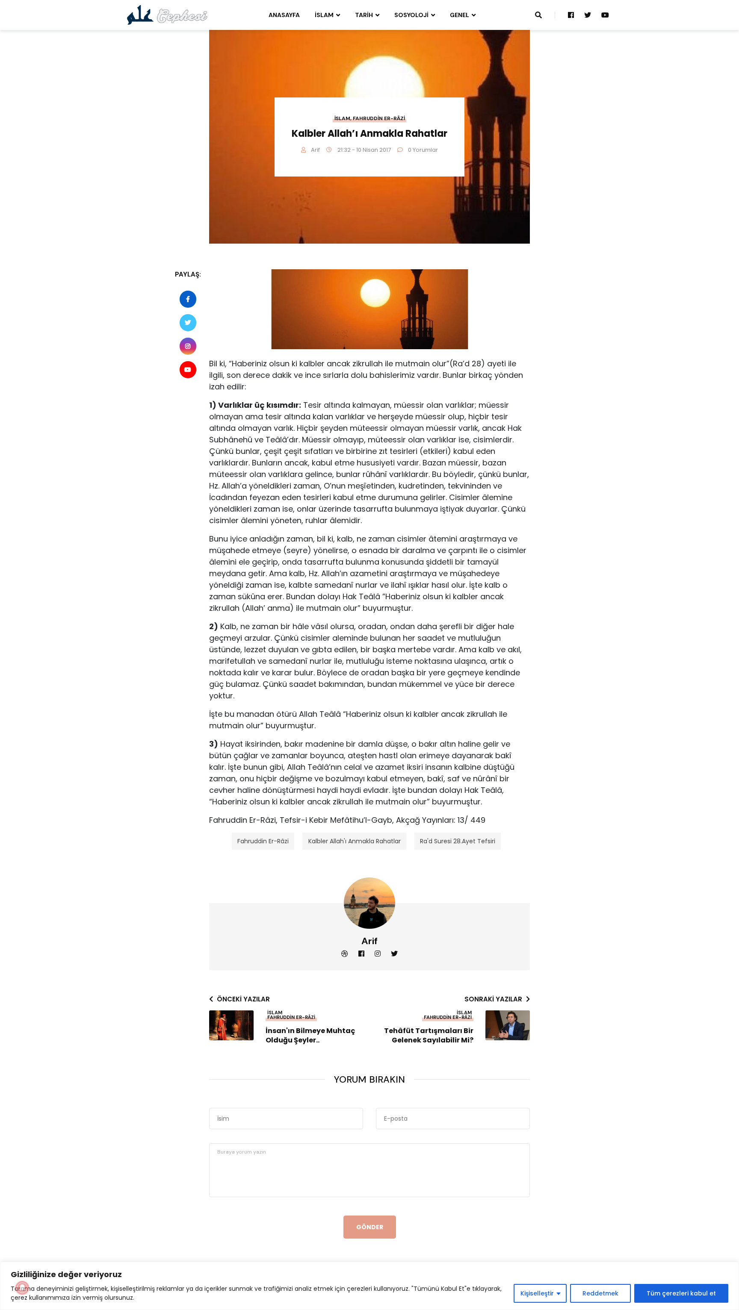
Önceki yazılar (243, 999)
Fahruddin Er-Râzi (379, 118)
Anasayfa (284, 15)
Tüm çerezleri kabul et (681, 1293)
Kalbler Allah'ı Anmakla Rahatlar (354, 841)
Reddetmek (600, 1293)
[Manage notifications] (22, 1288)
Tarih (364, 15)
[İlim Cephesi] (167, 14)
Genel (459, 15)
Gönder (369, 1227)
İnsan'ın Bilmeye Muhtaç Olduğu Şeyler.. (310, 1035)
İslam (324, 15)
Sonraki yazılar (493, 999)
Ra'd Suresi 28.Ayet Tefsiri (457, 841)
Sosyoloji (411, 15)
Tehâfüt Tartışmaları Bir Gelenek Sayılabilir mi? (428, 1035)
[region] (369, 1286)
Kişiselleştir (537, 1293)
